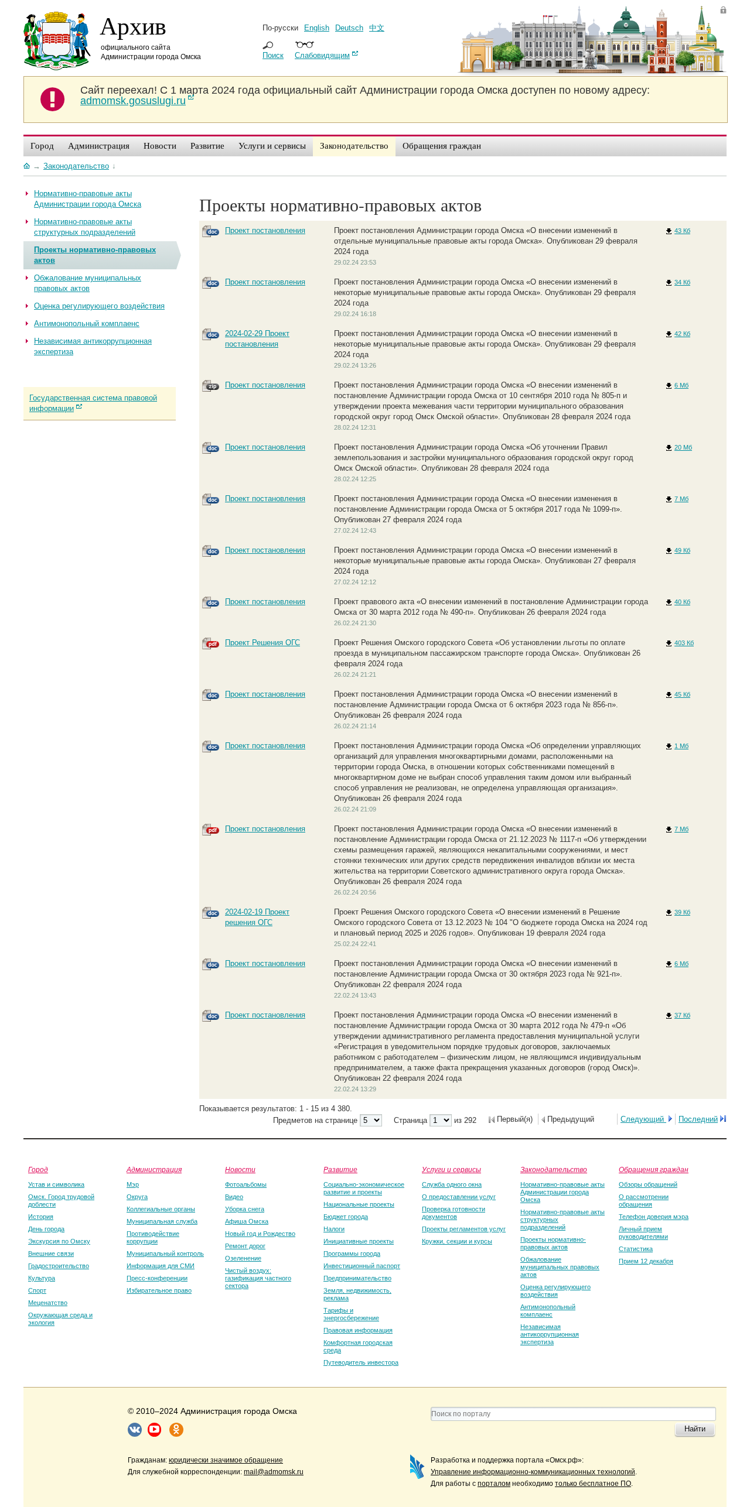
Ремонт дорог (245, 1245)
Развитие (340, 1169)
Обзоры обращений (648, 1184)
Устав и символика (56, 1184)
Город (38, 1169)
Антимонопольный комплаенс (547, 1310)
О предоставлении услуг (459, 1196)
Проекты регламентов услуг (464, 1228)
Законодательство (553, 1169)
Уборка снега (244, 1209)
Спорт (37, 1290)
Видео (234, 1196)
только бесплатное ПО (593, 1483)
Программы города (351, 1253)
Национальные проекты (358, 1204)
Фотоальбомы (246, 1184)
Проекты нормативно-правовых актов (553, 1243)
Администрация (154, 1169)
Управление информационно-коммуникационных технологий (533, 1472)
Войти (723, 9)
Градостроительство (58, 1265)
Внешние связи (51, 1253)
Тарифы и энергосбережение (351, 1314)
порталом (494, 1483)
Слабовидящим (322, 55)
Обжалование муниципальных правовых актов (559, 1267)
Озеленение (243, 1258)
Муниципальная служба (162, 1221)
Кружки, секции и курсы (457, 1241)
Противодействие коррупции (153, 1237)
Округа (137, 1196)
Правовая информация (358, 1330)
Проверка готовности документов (453, 1212)
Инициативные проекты (358, 1241)
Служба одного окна (452, 1184)
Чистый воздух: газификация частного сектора (258, 1278)
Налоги (334, 1228)
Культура (41, 1278)
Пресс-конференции (157, 1278)
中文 (376, 27)
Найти (694, 1428)
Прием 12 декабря (646, 1261)
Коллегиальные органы (161, 1209)
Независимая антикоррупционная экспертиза (549, 1334)
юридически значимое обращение (226, 1460)
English (316, 27)
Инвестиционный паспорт (361, 1265)
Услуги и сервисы (451, 1169)
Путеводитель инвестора (360, 1362)
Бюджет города (345, 1216)
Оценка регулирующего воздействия (555, 1290)
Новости (240, 1169)
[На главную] (26, 166)
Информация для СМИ (161, 1265)
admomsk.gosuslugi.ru (133, 101)
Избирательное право (159, 1290)
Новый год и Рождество (260, 1233)
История (40, 1216)
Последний (698, 1119)
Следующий (643, 1119)
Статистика (636, 1248)
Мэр (133, 1184)
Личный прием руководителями (643, 1232)
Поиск (273, 55)
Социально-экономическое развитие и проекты (363, 1188)
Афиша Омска (246, 1221)
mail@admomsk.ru (274, 1472)
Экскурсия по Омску (59, 1241)
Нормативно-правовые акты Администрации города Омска (562, 1192)
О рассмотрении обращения (644, 1200)
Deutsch (349, 27)
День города (46, 1228)
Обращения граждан (653, 1169)
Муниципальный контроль (165, 1253)
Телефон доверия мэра (653, 1216)
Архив (133, 25)
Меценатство (47, 1302)
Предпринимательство (357, 1278)
